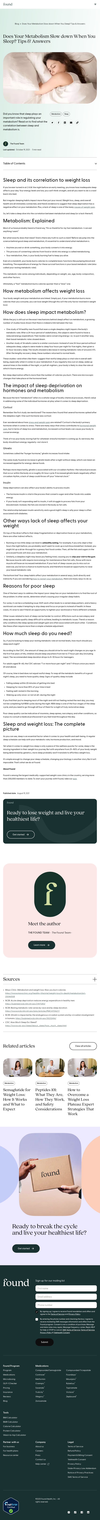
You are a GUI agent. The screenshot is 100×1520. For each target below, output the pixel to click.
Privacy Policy (74, 1314)
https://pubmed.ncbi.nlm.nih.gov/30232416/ (35, 1018)
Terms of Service (57, 1314)
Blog (17, 24)
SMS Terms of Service (71, 1330)
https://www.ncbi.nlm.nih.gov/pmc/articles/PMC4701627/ (32, 1011)
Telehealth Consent (62, 1333)
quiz (75, 779)
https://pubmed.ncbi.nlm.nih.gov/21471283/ (25, 1004)
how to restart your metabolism (48, 579)
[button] (95, 4)
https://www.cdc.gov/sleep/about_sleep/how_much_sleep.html (36, 1026)
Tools (6, 1413)
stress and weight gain (39, 422)
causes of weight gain (84, 207)
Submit (44, 1342)
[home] (8, 4)
